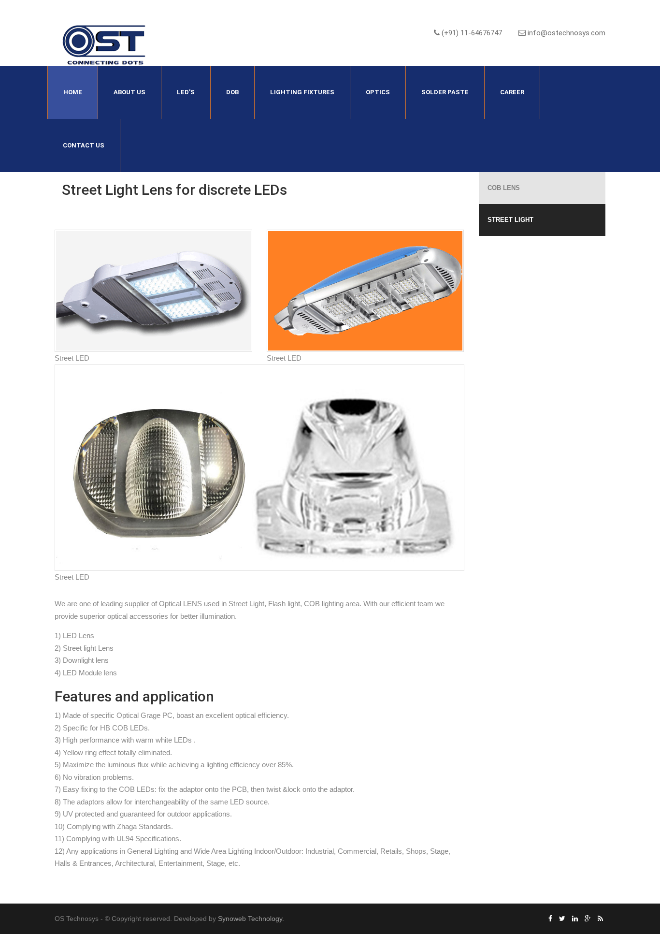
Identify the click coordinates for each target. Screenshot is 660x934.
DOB (232, 92)
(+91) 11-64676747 (471, 33)
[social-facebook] (550, 918)
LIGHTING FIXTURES (302, 92)
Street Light (510, 219)
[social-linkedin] (575, 918)
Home (72, 92)
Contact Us (83, 145)
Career (512, 92)
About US (129, 92)
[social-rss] (600, 918)
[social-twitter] (562, 918)
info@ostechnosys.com (565, 33)
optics (378, 92)
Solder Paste (445, 92)
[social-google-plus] (587, 918)
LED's (186, 92)
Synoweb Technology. (251, 918)
